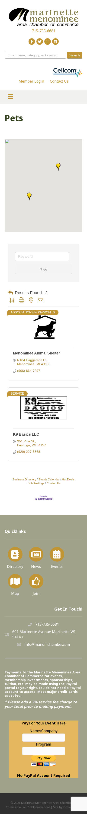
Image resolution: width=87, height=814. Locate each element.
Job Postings (36, 483)
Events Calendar (49, 479)
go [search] (45, 269)
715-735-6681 (43, 30)
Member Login (31, 81)
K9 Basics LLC (26, 434)
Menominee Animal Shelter (36, 353)
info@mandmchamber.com (47, 644)
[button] (58, 167)
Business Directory (24, 479)
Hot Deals (68, 479)
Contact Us (59, 81)
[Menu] (10, 97)
